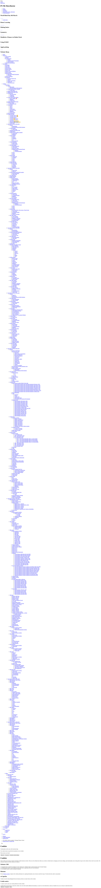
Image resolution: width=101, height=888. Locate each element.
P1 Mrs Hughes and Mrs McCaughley (17, 172)
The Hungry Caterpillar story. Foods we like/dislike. (24, 509)
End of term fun (15, 140)
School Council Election (16, 748)
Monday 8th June (15, 598)
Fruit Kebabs (14, 510)
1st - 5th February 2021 (18, 437)
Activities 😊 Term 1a (14, 119)
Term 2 (11, 106)
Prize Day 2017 (10, 794)
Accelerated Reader (18, 151)
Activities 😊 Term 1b (14, 118)
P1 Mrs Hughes (13, 128)
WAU (13, 185)
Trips (13, 686)
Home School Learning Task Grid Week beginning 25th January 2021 (27, 387)
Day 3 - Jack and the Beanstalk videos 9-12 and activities (27, 440)
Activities (14, 165)
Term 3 (11, 108)
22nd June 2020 (17, 536)
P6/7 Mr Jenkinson (10, 113)
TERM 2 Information (16, 692)
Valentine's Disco (10, 804)
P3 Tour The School (16, 621)
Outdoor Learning (15, 577)
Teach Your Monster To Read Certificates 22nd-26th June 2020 (26, 575)
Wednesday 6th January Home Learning (21, 426)
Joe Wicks (14, 578)
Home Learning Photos (18, 472)
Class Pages (5, 10)
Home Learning (15, 367)
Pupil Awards (14, 188)
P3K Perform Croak (16, 617)
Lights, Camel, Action (16, 693)
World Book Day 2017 (11, 798)
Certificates (12, 95)
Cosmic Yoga (16, 396)
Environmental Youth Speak (12, 805)
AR (13, 181)
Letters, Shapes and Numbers (19, 353)
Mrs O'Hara (12, 626)
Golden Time (14, 677)
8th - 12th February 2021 (19, 436)
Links (13, 380)
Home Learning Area (16, 661)
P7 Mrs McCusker (10, 114)
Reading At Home (17, 613)
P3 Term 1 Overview (18, 429)
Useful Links (5, 19)
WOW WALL (12, 112)
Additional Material (18, 516)
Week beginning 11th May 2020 (20, 581)
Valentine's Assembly (16, 702)
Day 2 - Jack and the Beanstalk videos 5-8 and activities (27, 439)
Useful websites (15, 300)
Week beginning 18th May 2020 (20, 582)
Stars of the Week (15, 148)
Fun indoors (16, 360)
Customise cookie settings (14, 855)
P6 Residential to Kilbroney (15, 779)
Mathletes (14, 347)
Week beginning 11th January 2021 (21, 401)
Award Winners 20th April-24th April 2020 (22, 555)
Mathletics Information (16, 240)
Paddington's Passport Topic (17, 309)
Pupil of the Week (15, 182)
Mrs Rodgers (12, 720)
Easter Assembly (15, 735)
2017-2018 (9, 782)
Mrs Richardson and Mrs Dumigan (18, 127)
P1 (14, 373)
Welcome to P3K (15, 697)
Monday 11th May (15, 610)
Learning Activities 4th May (17, 611)
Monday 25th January (18, 423)
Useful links (12, 96)
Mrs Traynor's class (15, 351)
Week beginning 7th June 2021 (20, 415)
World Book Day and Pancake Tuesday (19, 738)
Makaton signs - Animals (19, 505)
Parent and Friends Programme (13, 74)
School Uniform (10, 61)
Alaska (13, 741)
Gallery (6, 773)
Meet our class (14, 258)
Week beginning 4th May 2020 (20, 580)
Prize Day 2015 (10, 815)
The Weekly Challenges (18, 666)
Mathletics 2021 (15, 399)
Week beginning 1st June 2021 (20, 414)
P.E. (13, 712)
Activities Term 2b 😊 (14, 116)
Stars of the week (13, 103)
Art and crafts (14, 259)
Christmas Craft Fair (13, 781)
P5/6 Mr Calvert (13, 332)
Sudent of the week (15, 333)
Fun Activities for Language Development (22, 398)
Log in (1, 2)
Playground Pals (15, 674)
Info (13, 477)
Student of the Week (16, 473)
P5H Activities (15, 144)
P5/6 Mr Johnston (13, 145)
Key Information (8, 58)
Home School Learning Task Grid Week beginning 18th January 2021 (27, 386)
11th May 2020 (17, 541)
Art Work (14, 623)
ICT (15, 254)
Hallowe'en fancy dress (11, 810)
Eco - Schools (14, 187)
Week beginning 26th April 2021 (20, 409)
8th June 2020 (17, 538)
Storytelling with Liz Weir (17, 749)
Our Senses (16, 358)
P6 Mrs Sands (10, 104)
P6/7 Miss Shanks (13, 280)
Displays (13, 705)
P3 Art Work (14, 431)
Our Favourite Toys (15, 312)
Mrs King (11, 595)
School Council (8, 72)
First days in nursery (18, 365)
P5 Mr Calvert (12, 267)
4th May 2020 (17, 540)
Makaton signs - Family (18, 508)
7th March (14, 157)
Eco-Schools (7, 77)
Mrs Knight (12, 86)
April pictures (17, 356)
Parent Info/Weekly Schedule (17, 495)
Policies (8, 59)
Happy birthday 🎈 (13, 98)
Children (4, 9)
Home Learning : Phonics (17, 546)
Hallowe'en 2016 (10, 800)
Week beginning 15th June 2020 (20, 586)
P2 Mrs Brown (10, 93)
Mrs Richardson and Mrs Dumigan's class (20, 366)
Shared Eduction (15, 643)
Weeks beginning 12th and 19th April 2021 (22, 408)
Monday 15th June (15, 597)
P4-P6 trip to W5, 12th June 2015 (13, 818)
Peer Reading (14, 751)
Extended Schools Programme (13, 60)
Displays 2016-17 (15, 740)
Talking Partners (15, 189)
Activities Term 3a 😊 (14, 115)
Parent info (14, 375)
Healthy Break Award (16, 767)
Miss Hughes (14, 126)
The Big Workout (13, 788)
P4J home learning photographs (18, 461)
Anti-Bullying (14, 714)
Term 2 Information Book (17, 616)
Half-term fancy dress (14, 790)
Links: (6, 827)
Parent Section (14, 269)
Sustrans (9, 79)
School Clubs (7, 70)
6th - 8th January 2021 (18, 446)
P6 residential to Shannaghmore (13, 816)
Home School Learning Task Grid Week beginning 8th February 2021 (27, 389)
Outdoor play (16, 361)
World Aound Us (15, 757)
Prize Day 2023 (10, 774)
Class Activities (15, 216)
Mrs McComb (12, 660)
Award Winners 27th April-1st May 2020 (22, 556)
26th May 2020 (17, 543)
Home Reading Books (16, 602)
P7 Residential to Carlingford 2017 (13, 797)
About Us (4, 55)
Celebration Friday (15, 278)
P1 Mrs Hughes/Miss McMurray (16, 232)
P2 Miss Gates (12, 239)
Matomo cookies (6, 873)
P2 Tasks (18, 515)
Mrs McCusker (12, 669)
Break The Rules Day (18, 354)
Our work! (14, 601)
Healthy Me (9, 81)
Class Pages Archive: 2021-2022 (13, 292)
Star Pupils (14, 166)
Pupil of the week (15, 246)
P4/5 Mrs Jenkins (13, 184)
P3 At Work (14, 691)
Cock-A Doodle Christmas (12, 809)
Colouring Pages (15, 576)
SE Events (9, 75)
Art (12, 139)
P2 (14, 374)
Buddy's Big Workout (16, 736)
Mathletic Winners (15, 342)
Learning (13, 249)
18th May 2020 (17, 542)
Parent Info (14, 378)
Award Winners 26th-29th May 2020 (21, 560)
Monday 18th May (15, 609)
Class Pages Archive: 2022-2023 (13, 227)
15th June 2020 (17, 537)
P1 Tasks (18, 514)
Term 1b (13, 520)
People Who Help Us (18, 355)
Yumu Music (14, 588)
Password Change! (15, 605)
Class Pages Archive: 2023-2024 (13, 168)
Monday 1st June (15, 599)
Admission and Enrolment (10, 62)
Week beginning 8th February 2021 (21, 405)
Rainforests (14, 655)
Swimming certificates (16, 765)
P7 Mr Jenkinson (13, 161)
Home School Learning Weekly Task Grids (20, 383)
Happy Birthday (15, 178)
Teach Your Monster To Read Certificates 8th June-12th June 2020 (26, 569)
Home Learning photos (16, 368)
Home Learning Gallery (16, 664)
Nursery (8, 85)
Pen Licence (14, 277)
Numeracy (14, 137)
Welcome (7, 57)
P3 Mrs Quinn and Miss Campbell (16, 132)
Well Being (14, 138)
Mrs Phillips (12, 718)
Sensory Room (15, 266)
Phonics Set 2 (14, 547)
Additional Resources (16, 545)
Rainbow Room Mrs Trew (12, 91)
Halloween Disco (13, 780)
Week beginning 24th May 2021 (20, 413)
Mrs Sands (12, 651)
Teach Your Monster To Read (17, 565)
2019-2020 (9, 775)
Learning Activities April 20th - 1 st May (19, 612)
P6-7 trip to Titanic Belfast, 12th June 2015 (15, 817)
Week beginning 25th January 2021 (21, 403)
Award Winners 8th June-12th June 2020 (22, 562)
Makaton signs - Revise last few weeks (21, 504)
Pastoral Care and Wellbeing (10, 71)
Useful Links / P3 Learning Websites (19, 315)
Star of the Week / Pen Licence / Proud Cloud (20, 210)
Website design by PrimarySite (8, 841)
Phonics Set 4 (14, 549)
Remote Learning (8, 69)
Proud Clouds (14, 279)
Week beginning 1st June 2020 (20, 584)
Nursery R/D (14, 170)
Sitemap (4, 836)
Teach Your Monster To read (17, 600)
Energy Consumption (11, 80)
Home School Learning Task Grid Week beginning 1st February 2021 (27, 388)
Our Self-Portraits (15, 311)
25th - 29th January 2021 (19, 442)
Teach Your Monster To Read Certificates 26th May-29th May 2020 (27, 568)
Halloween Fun (15, 624)
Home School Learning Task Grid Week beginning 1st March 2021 (26, 391)
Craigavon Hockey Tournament (16, 792)
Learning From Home (16, 615)
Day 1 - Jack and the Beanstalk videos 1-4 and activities (27, 438)
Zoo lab (8, 813)
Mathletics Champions (16, 618)
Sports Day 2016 (10, 803)
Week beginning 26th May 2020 (20, 583)
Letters (6, 832)
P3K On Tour (14, 696)
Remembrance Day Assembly (17, 763)
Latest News (7, 830)
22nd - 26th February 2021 (19, 435)
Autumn (16, 364)
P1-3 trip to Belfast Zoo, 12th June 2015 (14, 819)
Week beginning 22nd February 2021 (21, 406)
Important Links (15, 220)
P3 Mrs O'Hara (12, 316)
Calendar (6, 831)
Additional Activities (16, 659)
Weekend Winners (15, 179)
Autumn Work (14, 622)
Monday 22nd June (15, 596)
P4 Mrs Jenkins (12, 135)
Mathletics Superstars (16, 183)
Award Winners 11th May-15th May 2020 (22, 558)
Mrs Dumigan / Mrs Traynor (15, 680)
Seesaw (15, 395)
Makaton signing (15, 502)
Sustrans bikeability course (12, 811)
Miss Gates (12, 530)
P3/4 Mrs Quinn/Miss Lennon (15, 244)
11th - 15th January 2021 (19, 445)
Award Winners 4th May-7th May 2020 (21, 557)
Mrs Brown (12, 511)
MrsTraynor (14, 296)
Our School (5, 63)
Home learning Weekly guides (17, 455)
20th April (16, 534)
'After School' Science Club (19, 667)
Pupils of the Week (15, 489)
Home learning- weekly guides (17, 460)
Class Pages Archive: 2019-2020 (13, 498)
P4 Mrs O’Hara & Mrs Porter (12, 101)
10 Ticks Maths (15, 607)
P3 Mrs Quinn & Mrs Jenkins (12, 97)
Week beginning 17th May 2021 (20, 412)
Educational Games (18, 397)
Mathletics (12, 99)
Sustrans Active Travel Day (12, 812)
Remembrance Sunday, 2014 (12, 822)
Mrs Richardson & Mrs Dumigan (16, 88)
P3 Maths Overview (16, 606)
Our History (7, 64)
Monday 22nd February (18, 419)
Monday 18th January (18, 424)
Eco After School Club (11, 78)
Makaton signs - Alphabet (19, 503)
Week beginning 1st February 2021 (20, 404)
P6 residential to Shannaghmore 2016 (14, 802)
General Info (14, 518)
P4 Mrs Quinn (12, 177)
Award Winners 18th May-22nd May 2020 (22, 559)
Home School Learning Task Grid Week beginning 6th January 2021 (27, 384)
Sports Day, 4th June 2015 (12, 821)
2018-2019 (9, 777)
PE (12, 675)
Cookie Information (6, 837)
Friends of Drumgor (9, 76)
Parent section (14, 334)
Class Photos (14, 281)
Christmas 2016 (15, 744)
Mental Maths (14, 654)
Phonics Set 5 (14, 551)
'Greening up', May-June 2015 (13, 820)
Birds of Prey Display (16, 746)
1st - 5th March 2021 (18, 434)
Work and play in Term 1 (16, 745)
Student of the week (16, 268)
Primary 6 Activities (15, 214)
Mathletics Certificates (16, 218)
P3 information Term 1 (16, 620)
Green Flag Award (10, 82)
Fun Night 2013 (10, 823)
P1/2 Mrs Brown (13, 175)
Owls (13, 754)
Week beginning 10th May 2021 (20, 411)
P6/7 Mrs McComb (13, 480)
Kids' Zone (7, 825)
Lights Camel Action (13, 789)
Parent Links (14, 478)
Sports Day (16, 352)
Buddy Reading (15, 729)
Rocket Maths (14, 324)
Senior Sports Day (15, 787)
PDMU (15, 255)
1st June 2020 (17, 539)
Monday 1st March (18, 418)
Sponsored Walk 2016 (11, 801)
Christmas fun (17, 362)
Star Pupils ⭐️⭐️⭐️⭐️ (14, 120)
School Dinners (8, 68)
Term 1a (13, 519)
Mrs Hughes (12, 521)
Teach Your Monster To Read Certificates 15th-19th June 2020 (26, 574)
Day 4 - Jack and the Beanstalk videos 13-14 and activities (27, 441)
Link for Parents (6, 826)
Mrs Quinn (12, 630)
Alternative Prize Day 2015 (12, 814)
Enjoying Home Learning (19, 665)
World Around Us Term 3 (17, 604)
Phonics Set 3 (14, 548)
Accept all (7, 855)
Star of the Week (13, 94)
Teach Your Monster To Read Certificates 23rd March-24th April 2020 (27, 566)
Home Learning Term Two (17, 469)
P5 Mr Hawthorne (6, 12)
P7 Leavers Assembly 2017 (12, 793)
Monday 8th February (18, 420)
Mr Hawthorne (12, 644)
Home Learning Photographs (17, 552)
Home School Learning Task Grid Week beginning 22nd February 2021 (27, 390)
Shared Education (8, 73)
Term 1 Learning (15, 313)
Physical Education (15, 641)
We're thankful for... (18, 668)
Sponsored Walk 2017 (11, 795)
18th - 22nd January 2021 (19, 444)
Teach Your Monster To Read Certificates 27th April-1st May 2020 (26, 567)
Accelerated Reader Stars (16, 492)
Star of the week (15, 235)
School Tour (7, 67)
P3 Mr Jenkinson (13, 176)
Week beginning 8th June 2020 (20, 585)
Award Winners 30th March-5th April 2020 (22, 554)
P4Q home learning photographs (18, 457)
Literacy (13, 136)
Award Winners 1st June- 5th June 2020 (21, 561)
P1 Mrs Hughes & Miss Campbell (13, 89)
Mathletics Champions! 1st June (18, 603)
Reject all (2, 855)
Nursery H (14, 171)
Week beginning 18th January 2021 (21, 402)
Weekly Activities (17, 513)
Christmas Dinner (10, 808)
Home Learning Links (18, 483)
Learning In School (15, 427)
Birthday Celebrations (11, 824)
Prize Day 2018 (13, 783)
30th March (16, 533)
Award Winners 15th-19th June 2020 (21, 563)
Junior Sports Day (13, 778)
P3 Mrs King (12, 243)
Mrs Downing (12, 681)
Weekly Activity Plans (18, 482)
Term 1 (11, 105)
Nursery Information (16, 350)
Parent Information (15, 146)
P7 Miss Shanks (13, 338)
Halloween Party (13, 776)
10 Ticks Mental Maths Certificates (18, 579)
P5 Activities (14, 197)
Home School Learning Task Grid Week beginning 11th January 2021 (27, 385)
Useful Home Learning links (19, 470)
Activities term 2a (13, 117)
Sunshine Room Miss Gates (12, 92)
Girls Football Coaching (16, 310)
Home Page (2, 3)
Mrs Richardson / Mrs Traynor (15, 499)
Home (4, 8)
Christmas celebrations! (11, 806)
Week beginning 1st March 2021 (20, 407)
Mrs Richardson (15, 231)
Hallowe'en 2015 (15, 768)
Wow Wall (14, 715)
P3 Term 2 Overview (18, 428)
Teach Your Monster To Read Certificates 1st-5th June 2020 (25, 573)
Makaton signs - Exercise (19, 506)
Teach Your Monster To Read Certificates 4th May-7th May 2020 (26, 570)
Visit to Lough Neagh (16, 769)
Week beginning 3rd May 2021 (20, 410)
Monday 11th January (18, 425)
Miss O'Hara (12, 698)
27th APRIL (16, 535)
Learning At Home (15, 417)
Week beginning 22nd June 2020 (20, 587)
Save (11, 886)
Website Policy (5, 838)
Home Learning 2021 (16, 481)
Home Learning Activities (17, 512)
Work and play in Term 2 (16, 737)
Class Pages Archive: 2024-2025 (13, 124)
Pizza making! (17, 363)
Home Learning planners (19, 471)
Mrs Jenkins (12, 633)
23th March (16, 532)
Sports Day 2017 (10, 796)
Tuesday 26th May (15, 608)
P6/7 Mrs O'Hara (13, 215)
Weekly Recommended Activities (20, 629)
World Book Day (15, 619)
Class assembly (15, 766)
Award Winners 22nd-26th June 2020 (21, 564)
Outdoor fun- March (18, 359)
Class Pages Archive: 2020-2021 (9, 11)
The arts (15, 251)
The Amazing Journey (16, 742)
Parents (13, 273)
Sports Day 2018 (13, 784)
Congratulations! (15, 673)
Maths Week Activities (16, 430)
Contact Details (8, 56)
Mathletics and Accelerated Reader (18, 149)
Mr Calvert (12, 647)
